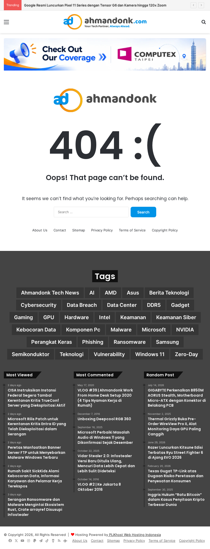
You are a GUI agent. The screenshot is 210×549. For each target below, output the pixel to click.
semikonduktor (30, 354)
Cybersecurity (39, 305)
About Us (39, 230)
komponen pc (83, 330)
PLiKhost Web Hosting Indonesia (134, 535)
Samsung (167, 342)
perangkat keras (51, 342)
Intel (104, 317)
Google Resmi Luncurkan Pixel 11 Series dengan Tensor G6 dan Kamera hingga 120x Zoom (95, 5)
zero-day (186, 354)
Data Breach (82, 305)
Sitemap (78, 230)
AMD (111, 293)
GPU (48, 317)
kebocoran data (36, 330)
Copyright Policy (165, 230)
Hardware (77, 317)
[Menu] (6, 24)
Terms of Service (132, 230)
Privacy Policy (102, 230)
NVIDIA (185, 330)
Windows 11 (150, 354)
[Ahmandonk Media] (105, 22)
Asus (133, 293)
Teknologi (71, 354)
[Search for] (203, 24)
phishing (92, 342)
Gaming (23, 317)
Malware (121, 330)
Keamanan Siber (176, 317)
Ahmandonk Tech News (50, 293)
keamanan (133, 317)
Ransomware (130, 342)
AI (91, 293)
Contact (60, 230)
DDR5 (154, 305)
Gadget (180, 305)
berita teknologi (169, 293)
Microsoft (154, 330)
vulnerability (109, 354)
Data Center (122, 305)
